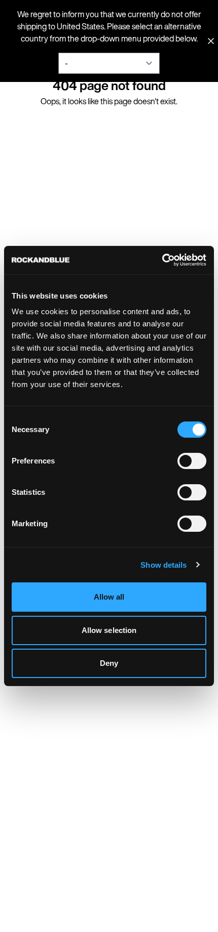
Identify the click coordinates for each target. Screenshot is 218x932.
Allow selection (109, 630)
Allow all (109, 596)
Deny (109, 663)
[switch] (191, 461)
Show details (163, 565)
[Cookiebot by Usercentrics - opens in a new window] (162, 260)
